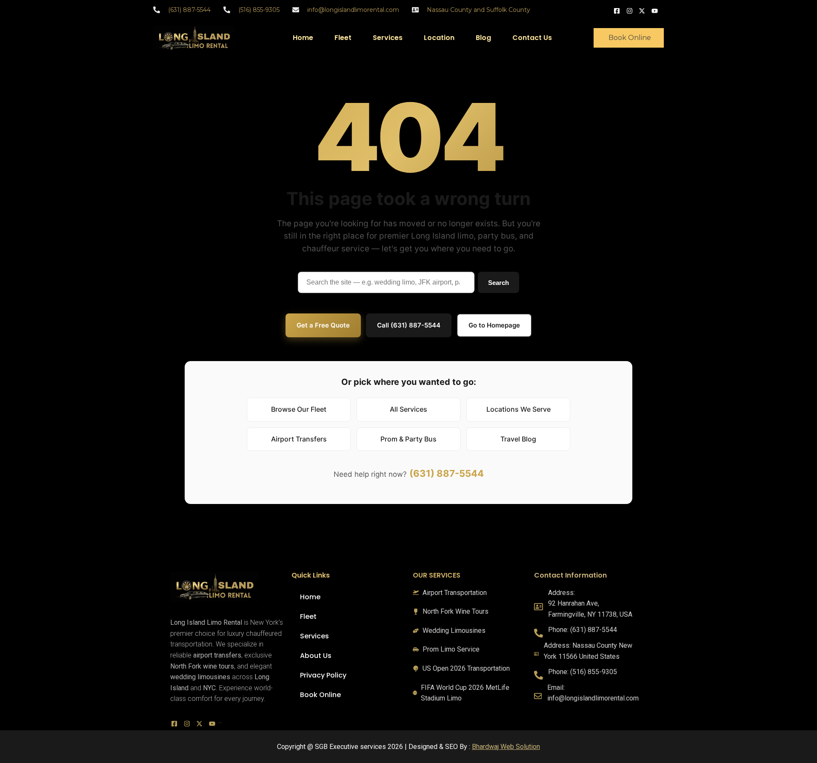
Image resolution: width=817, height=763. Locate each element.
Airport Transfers (299, 439)
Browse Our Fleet (298, 409)
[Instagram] (631, 10)
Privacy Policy (323, 675)
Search (498, 282)
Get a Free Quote (323, 325)
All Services (408, 409)
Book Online (320, 695)
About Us (315, 656)
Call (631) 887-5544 (408, 325)
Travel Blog (518, 439)
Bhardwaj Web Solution (506, 747)
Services (388, 38)
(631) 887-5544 (446, 473)
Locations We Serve (518, 409)
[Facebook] (618, 10)
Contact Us (532, 38)
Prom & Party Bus (408, 439)
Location (439, 38)
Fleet (342, 38)
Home (303, 38)
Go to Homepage (494, 325)
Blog (483, 38)
